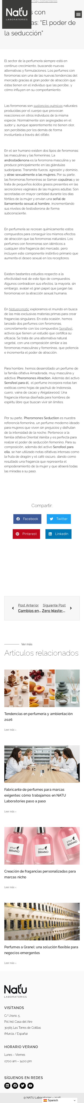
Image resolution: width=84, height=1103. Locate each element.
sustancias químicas (48, 106)
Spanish (52, 1100)
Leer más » (10, 729)
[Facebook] (15, 1086)
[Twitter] (23, 1086)
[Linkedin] (7, 1086)
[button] (78, 14)
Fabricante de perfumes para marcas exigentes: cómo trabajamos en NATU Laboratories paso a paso (35, 795)
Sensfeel (65, 328)
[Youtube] (30, 1086)
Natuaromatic (19, 309)
